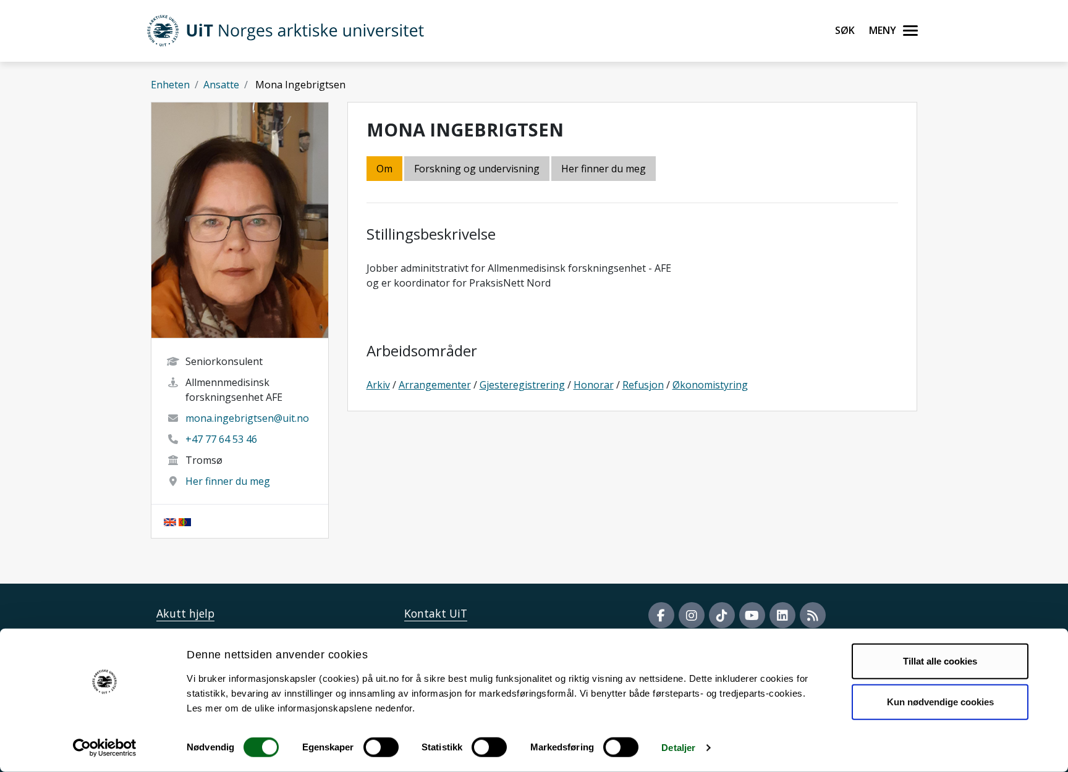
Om (384, 168)
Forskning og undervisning (477, 168)
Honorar (594, 385)
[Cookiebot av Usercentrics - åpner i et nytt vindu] (105, 748)
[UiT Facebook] (661, 615)
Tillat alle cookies (940, 661)
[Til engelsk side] (170, 521)
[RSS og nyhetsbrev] (813, 615)
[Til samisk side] (185, 521)
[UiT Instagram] (692, 615)
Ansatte (221, 84)
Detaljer (678, 747)
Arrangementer (435, 385)
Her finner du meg (227, 481)
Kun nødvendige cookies (940, 701)
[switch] (381, 747)
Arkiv (378, 385)
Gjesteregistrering (522, 385)
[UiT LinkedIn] (782, 615)
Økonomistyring (710, 385)
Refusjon (643, 385)
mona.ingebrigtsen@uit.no (247, 418)
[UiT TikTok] (722, 615)
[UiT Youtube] (752, 615)
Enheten (170, 84)
